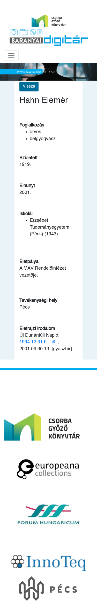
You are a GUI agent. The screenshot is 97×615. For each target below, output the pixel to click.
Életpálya (29, 261)
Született (28, 158)
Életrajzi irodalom (37, 328)
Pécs (24, 307)
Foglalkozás (31, 125)
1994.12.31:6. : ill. (37, 342)
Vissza (29, 86)
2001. (25, 192)
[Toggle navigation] (11, 55)
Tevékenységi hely (38, 300)
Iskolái (26, 213)
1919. (25, 164)
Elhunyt (27, 185)
